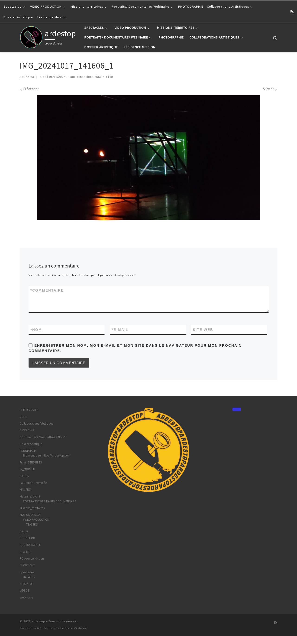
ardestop (38, 621)
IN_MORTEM (27, 469)
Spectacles (27, 572)
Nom (36, 330)
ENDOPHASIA (28, 451)
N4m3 (30, 77)
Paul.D (24, 531)
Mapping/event (30, 496)
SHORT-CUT (27, 565)
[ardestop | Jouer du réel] (31, 36)
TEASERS (32, 524)
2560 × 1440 (103, 77)
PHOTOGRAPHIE (30, 545)
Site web (203, 330)
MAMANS (25, 489)
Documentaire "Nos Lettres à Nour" (42, 437)
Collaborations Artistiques (36, 423)
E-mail (120, 330)
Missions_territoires (32, 508)
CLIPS (23, 417)
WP (39, 628)
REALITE (25, 552)
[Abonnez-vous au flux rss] (292, 11)
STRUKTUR (27, 584)
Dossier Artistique (31, 444)
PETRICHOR (27, 538)
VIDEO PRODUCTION (36, 520)
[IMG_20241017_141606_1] (148, 157)
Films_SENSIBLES (31, 462)
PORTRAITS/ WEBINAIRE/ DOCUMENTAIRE (49, 501)
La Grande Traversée (33, 483)
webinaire (26, 597)
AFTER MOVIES (29, 410)
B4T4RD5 (29, 577)
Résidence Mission (32, 558)
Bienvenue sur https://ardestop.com (47, 455)
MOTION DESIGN (30, 515)
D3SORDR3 (27, 430)
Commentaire (47, 290)
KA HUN (24, 476)
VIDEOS (24, 590)
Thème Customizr (76, 628)
